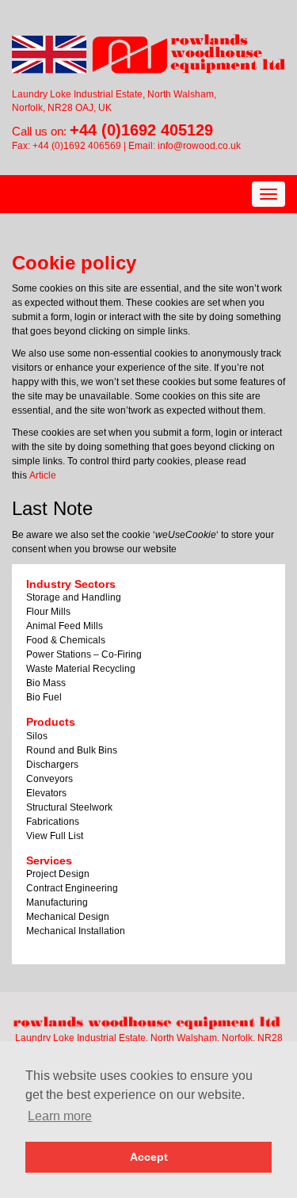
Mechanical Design (67, 916)
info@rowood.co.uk (199, 145)
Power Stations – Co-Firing (84, 654)
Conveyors (49, 778)
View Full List (54, 835)
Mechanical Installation (75, 931)
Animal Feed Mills (64, 625)
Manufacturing (57, 902)
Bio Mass (46, 683)
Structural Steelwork (69, 807)
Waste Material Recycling (80, 668)
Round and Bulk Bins (71, 750)
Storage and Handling (73, 597)
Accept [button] (149, 1156)
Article (42, 475)
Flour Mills (48, 611)
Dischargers (52, 764)
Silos (37, 736)
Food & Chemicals (65, 640)
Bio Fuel (44, 697)
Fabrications (52, 821)
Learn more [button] (60, 1116)
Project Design (57, 873)
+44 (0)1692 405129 (141, 130)
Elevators (46, 793)
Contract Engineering (72, 888)
